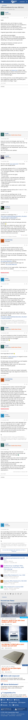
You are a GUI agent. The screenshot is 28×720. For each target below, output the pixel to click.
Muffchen (6, 582)
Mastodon (5, 705)
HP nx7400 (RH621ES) (11, 264)
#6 (26, 283)
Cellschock (6, 561)
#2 (26, 138)
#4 (26, 212)
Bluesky (18, 700)
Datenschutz (19, 715)
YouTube (16, 705)
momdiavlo (6, 588)
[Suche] (26, 1)
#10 (26, 420)
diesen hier (14, 70)
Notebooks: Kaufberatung (12, 570)
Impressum (3, 714)
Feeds (3, 700)
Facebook (4, 702)
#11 (26, 449)
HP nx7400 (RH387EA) (6, 261)
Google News (13, 702)
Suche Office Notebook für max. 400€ (14, 575)
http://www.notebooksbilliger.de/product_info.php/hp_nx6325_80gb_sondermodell (14, 216)
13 (3, 648)
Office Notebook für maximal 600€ (13, 587)
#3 (26, 161)
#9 (26, 384)
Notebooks (11, 561)
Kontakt (8, 714)
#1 (26, 17)
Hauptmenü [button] (2, 2)
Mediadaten (13, 714)
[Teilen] (25, 18)
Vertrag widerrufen (20, 714)
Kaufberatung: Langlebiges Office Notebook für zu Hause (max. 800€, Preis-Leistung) (14, 567)
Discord (10, 700)
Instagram (22, 702)
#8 (26, 351)
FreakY (3, 9)
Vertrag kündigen (4, 715)
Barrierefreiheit (12, 715)
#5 (26, 245)
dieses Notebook (12, 356)
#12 (26, 529)
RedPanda (6, 576)
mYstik (5, 570)
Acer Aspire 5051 (14, 164)
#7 (26, 333)
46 (3, 624)
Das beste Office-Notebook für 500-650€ (15, 581)
